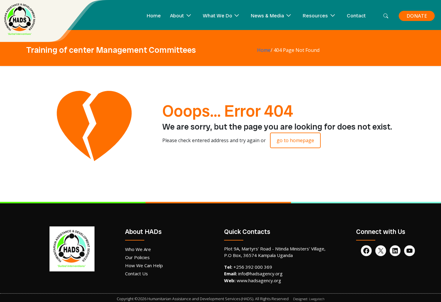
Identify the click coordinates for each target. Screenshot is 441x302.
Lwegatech (317, 299)
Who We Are (138, 249)
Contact (356, 15)
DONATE (416, 16)
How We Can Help (144, 265)
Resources (315, 15)
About (177, 15)
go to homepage (295, 140)
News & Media (267, 15)
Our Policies (137, 257)
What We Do (217, 15)
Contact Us (136, 274)
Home (154, 15)
